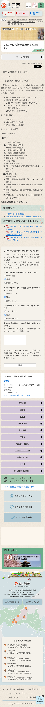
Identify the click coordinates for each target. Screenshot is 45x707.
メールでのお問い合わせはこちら (17, 395)
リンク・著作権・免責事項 (13, 689)
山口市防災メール (8, 13)
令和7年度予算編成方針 (15, 214)
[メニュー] (35, 5)
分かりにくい (11, 301)
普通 (8, 279)
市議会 (22, 437)
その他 (22, 464)
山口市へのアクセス (33, 602)
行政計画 (22, 403)
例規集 (22, 410)
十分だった (10, 276)
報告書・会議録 (22, 444)
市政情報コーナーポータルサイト (23, 22)
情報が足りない (12, 283)
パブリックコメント (22, 451)
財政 (9, 22)
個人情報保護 (33, 689)
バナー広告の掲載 (30, 697)
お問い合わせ (13, 697)
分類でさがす (22, 20)
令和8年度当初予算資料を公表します (19, 487)
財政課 (6, 381)
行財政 (38, 20)
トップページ (12, 20)
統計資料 (22, 430)
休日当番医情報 (36, 13)
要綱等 (22, 417)
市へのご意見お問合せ (22, 471)
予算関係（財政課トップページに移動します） (24, 217)
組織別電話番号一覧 (12, 602)
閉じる (42, 696)
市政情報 (32, 20)
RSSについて (29, 693)
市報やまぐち (22, 457)
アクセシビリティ (13, 693)
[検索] (41, 5)
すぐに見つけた (12, 311)
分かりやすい (11, 293)
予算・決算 (22, 423)
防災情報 (23, 13)
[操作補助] (28, 5)
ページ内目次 (22, 57)
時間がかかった (12, 319)
